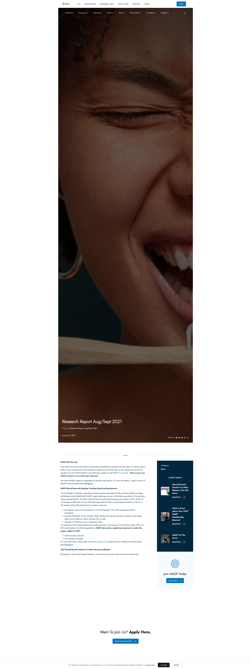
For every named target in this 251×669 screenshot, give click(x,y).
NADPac (164, 13)
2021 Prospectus (98, 541)
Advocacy (96, 13)
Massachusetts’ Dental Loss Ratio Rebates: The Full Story (180, 489)
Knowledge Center (107, 4)
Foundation (150, 13)
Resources (82, 13)
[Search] (184, 13)
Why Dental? (134, 13)
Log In (181, 4)
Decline (176, 665)
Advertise (136, 4)
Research (68, 13)
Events (109, 13)
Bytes (163, 469)
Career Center (123, 4)
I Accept (164, 665)
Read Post (176, 497)
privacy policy (150, 665)
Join (79, 4)
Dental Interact (90, 4)
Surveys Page (123, 473)
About (121, 13)
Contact (147, 4)
